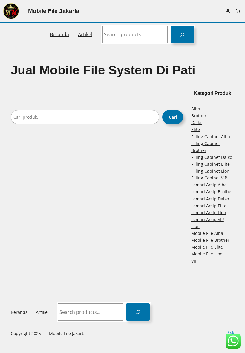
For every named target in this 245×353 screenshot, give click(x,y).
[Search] (182, 34)
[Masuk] (228, 11)
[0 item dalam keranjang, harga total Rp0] (238, 11)
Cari (173, 117)
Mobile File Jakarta (53, 11)
